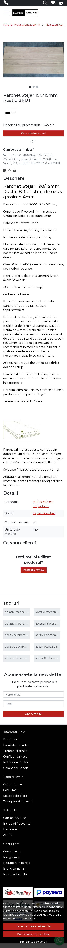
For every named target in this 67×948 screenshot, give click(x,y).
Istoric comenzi (14, 868)
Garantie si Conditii (16, 768)
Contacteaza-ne (14, 818)
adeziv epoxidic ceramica (21, 646)
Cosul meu (11, 790)
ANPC (7, 835)
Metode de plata (15, 795)
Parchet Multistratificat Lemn (21, 24)
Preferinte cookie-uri (33, 941)
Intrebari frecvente (17, 823)
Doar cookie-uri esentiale (33, 934)
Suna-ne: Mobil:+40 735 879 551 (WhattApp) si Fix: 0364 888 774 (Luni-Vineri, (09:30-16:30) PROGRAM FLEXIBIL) (32, 159)
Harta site (10, 829)
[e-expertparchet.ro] (25, 13)
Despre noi (11, 739)
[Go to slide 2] (34, 87)
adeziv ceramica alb (17, 635)
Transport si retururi (17, 801)
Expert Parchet (44, 513)
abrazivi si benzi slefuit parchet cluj (27, 623)
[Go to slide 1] (30, 87)
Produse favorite (15, 874)
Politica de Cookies (16, 762)
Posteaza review (33, 570)
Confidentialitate (15, 756)
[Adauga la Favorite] (33, 141)
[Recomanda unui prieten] (15, 171)
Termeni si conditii (16, 751)
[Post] (5, 171)
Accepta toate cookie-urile (33, 926)
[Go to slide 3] (37, 87)
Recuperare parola (16, 863)
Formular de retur (16, 745)
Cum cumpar (12, 784)
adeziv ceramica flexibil (50, 635)
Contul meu (12, 851)
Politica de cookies (41, 911)
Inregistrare (11, 857)
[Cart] (60, 3)
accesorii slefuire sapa (49, 623)
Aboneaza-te (33, 714)
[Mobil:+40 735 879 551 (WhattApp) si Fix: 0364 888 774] (7, 3)
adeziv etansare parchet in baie (25, 658)
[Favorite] (53, 3)
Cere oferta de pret (33, 133)
